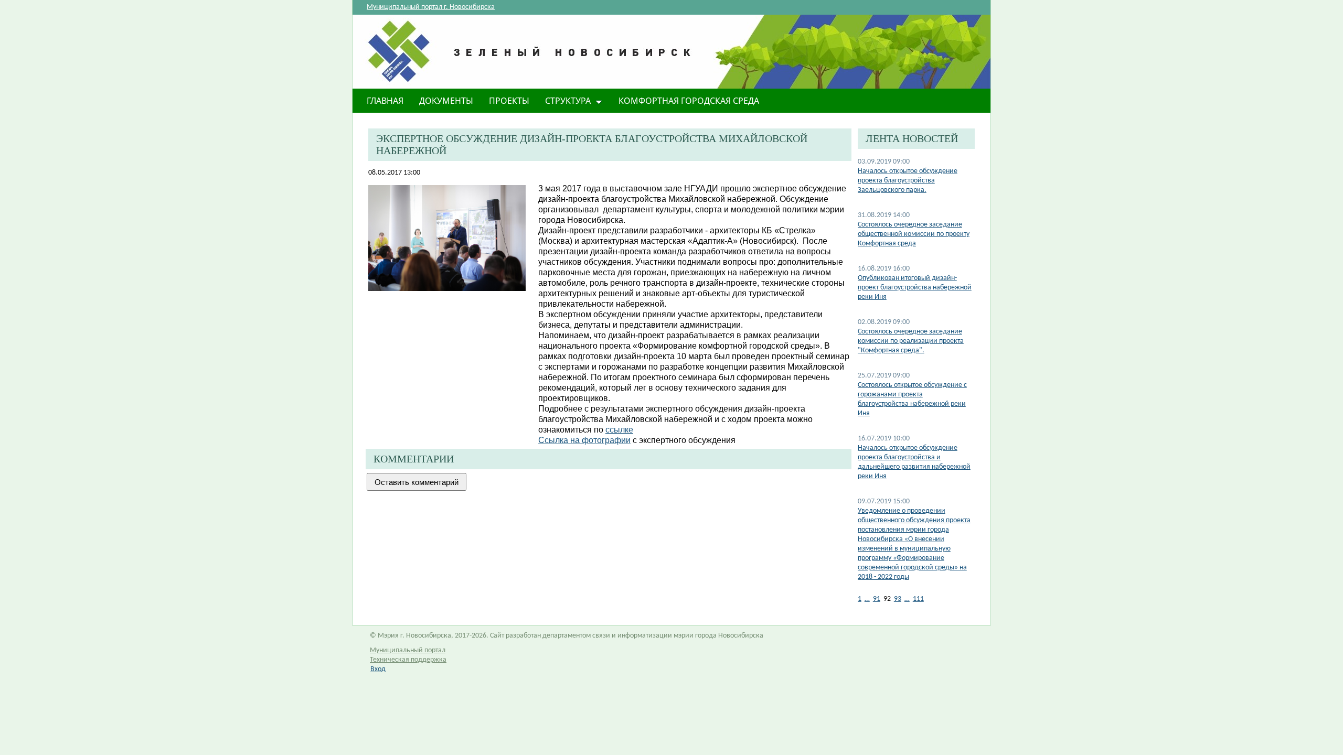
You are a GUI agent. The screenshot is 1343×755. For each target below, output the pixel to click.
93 (897, 599)
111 (918, 599)
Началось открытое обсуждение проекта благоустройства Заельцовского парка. (907, 180)
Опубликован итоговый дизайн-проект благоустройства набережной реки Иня (915, 287)
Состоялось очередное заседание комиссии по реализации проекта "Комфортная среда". (911, 341)
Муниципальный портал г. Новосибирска (431, 7)
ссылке (619, 429)
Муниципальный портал (407, 650)
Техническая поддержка (408, 660)
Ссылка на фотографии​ (584, 440)
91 (876, 599)
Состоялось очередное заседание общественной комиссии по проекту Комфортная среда (913, 234)
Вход (378, 669)
